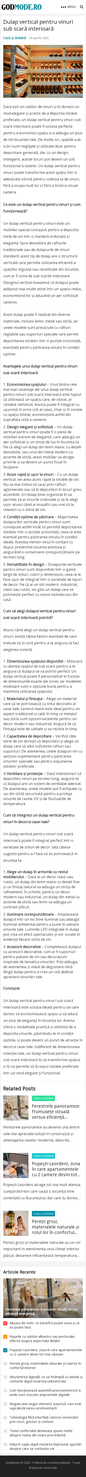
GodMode (13, 1463)
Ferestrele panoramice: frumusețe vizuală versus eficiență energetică (56, 1114)
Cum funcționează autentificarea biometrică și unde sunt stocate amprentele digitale (45, 1392)
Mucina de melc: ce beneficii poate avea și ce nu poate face (45, 1325)
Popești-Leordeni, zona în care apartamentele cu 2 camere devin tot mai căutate (56, 1171)
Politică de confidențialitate (51, 1463)
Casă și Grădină (14, 38)
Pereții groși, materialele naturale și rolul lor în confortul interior (55, 1229)
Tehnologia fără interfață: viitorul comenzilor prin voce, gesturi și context (44, 1419)
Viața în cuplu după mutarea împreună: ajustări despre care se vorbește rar (45, 1446)
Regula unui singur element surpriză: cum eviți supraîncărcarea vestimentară (45, 1406)
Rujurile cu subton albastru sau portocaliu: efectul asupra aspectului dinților (42, 1338)
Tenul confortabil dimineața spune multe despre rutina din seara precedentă (41, 1432)
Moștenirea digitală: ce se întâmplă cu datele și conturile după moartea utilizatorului (46, 1379)
